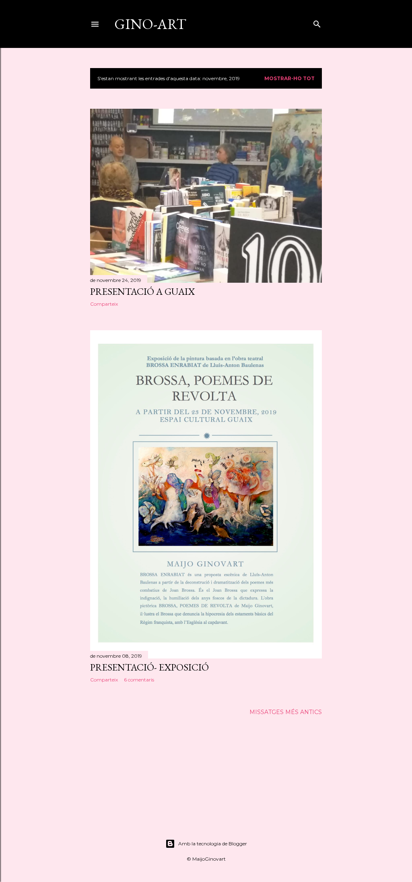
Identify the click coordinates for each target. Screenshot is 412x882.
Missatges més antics (285, 712)
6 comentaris (139, 680)
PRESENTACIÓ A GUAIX (142, 291)
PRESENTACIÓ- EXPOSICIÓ (149, 667)
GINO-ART (150, 23)
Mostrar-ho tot (289, 78)
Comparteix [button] (104, 304)
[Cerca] (317, 22)
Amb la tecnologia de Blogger (212, 844)
